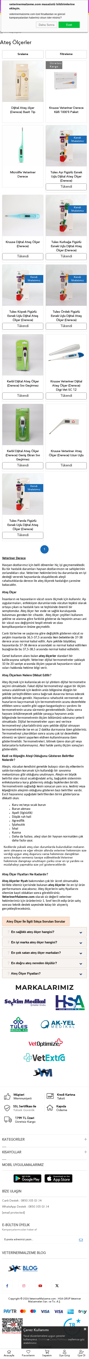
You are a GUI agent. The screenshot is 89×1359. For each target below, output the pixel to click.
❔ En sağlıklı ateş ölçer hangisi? (30, 932)
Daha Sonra (46, 24)
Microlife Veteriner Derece (23, 174)
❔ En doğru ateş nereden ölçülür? (31, 963)
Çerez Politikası (58, 1339)
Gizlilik (42, 1339)
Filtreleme (66, 54)
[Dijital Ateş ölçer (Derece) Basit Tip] (22, 81)
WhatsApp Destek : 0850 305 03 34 (25, 1206)
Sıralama (23, 54)
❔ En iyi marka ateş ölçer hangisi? (31, 942)
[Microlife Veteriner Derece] (22, 145)
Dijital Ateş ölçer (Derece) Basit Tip (22, 110)
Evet (69, 24)
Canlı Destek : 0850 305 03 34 (22, 1200)
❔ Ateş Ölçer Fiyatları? (23, 973)
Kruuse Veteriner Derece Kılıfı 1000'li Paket (66, 110)
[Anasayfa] (5, 32)
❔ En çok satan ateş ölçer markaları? (33, 952)
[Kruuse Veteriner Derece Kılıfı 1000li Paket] (66, 81)
